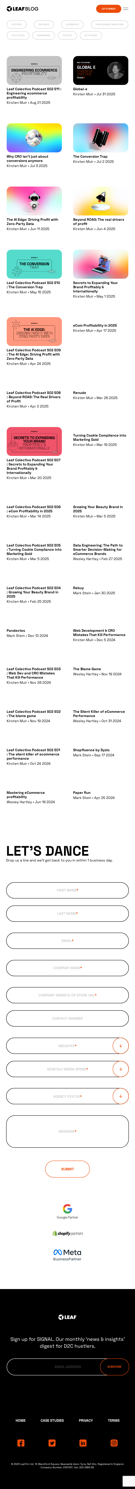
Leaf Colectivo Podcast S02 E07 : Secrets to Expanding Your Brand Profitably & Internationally (33, 466)
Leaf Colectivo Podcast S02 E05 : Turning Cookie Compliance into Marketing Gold (34, 549)
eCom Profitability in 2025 (95, 325)
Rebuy (78, 588)
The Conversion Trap (90, 156)
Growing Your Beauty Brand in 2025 (98, 509)
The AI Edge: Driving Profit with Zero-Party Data (32, 221)
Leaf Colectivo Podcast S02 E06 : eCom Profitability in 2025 (34, 509)
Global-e (80, 89)
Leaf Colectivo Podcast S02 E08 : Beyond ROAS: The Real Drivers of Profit (34, 396)
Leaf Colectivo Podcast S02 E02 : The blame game (34, 713)
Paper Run (82, 792)
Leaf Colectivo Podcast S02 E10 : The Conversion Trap (33, 284)
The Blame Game (87, 669)
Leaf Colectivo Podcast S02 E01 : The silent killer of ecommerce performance (33, 754)
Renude (79, 392)
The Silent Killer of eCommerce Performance (99, 713)
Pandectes (16, 630)
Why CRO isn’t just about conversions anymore (27, 158)
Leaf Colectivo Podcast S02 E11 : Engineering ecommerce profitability (34, 93)
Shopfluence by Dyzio (91, 750)
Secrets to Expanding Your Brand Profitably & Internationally (95, 287)
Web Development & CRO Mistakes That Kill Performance (99, 632)
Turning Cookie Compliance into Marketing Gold (99, 437)
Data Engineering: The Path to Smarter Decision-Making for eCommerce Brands (98, 549)
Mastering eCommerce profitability (26, 794)
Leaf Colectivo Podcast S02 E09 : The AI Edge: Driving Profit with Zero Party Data (34, 354)
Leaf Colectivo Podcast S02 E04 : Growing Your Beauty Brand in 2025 (34, 592)
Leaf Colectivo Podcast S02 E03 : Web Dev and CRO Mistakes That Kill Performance (34, 673)
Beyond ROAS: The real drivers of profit (98, 221)
